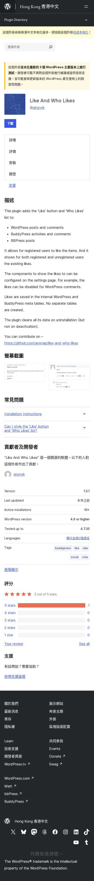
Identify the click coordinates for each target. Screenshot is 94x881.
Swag (56, 764)
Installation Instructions (23, 414)
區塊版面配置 (59, 726)
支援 (12, 185)
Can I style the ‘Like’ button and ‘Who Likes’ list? (26, 428)
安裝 (12, 162)
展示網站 (56, 703)
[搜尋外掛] (50, 47)
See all (84, 644)
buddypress (63, 548)
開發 (12, 174)
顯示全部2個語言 (78, 538)
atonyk (39, 107)
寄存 (7, 719)
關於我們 (11, 703)
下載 (10, 123)
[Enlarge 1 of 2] (39, 369)
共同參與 (56, 741)
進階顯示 (11, 569)
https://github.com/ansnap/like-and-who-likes (41, 343)
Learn (8, 741)
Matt (10, 786)
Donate (57, 756)
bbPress (13, 794)
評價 (12, 151)
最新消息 (11, 711)
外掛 (52, 719)
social (74, 557)
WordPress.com (19, 778)
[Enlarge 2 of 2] (84, 369)
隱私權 (9, 726)
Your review (13, 644)
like (77, 548)
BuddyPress (16, 801)
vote (85, 557)
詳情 (12, 140)
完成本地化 (80, 32)
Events (54, 748)
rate (85, 548)
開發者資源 (13, 756)
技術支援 (11, 748)
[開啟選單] (87, 6)
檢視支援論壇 (14, 676)
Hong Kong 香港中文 (31, 821)
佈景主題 (56, 711)
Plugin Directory (16, 20)
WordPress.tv (17, 764)
